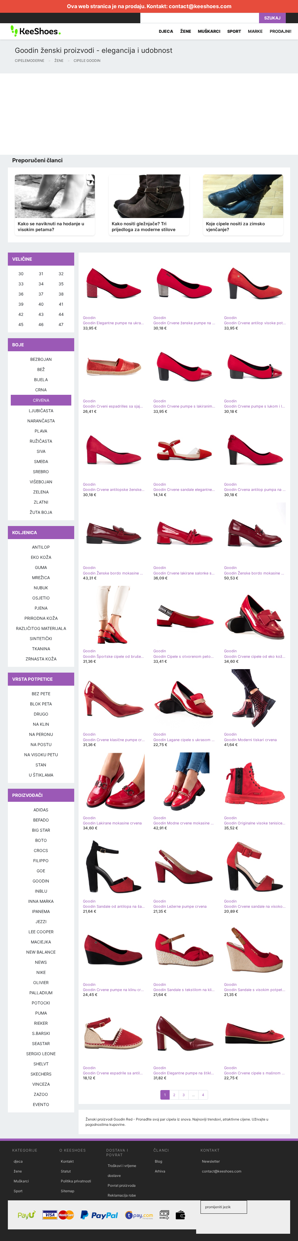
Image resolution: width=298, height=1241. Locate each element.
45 (21, 324)
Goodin (41, 880)
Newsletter (211, 1161)
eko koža (41, 557)
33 (21, 283)
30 (21, 273)
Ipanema (41, 911)
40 (41, 304)
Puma (41, 1013)
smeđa (41, 461)
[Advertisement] (149, 114)
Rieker (41, 1023)
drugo (41, 714)
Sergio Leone (41, 1053)
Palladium (40, 992)
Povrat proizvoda (122, 1185)
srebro (41, 471)
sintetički (41, 638)
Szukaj (272, 17)
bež (41, 369)
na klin (41, 724)
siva (41, 451)
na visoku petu (41, 754)
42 (20, 314)
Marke (255, 31)
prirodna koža (41, 618)
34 (41, 283)
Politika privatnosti (76, 1181)
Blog (158, 1161)
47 (60, 324)
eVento (41, 1104)
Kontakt (67, 1161)
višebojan (41, 481)
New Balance (41, 952)
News (41, 962)
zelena (41, 491)
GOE (41, 870)
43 (41, 314)
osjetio (41, 597)
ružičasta (41, 441)
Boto (41, 840)
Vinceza (41, 1084)
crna (41, 389)
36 (21, 293)
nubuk (41, 587)
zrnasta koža (41, 658)
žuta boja (41, 512)
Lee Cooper (41, 931)
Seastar (41, 1043)
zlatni (41, 502)
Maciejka (41, 941)
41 (61, 304)
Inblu (41, 891)
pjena (41, 608)
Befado (41, 819)
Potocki (41, 1002)
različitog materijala (41, 628)
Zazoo (41, 1094)
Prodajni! (281, 31)
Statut (66, 1171)
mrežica (41, 577)
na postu (41, 744)
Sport (18, 1191)
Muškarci (21, 1181)
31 (41, 273)
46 (41, 324)
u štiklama (41, 774)
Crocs (41, 850)
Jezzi (41, 921)
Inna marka (41, 901)
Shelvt (41, 1063)
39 (21, 304)
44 (61, 314)
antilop (41, 547)
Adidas (40, 809)
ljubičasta (41, 410)
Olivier (41, 982)
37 (40, 293)
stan (41, 764)
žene (18, 1171)
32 (60, 273)
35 (61, 283)
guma (41, 567)
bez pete (41, 693)
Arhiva (160, 1171)
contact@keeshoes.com (200, 6)
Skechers (41, 1073)
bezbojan (41, 359)
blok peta (41, 703)
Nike (41, 972)
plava (41, 430)
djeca (18, 1161)
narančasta (41, 420)
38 (61, 293)
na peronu (41, 734)
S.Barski (41, 1033)
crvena (41, 400)
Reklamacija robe (122, 1195)
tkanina (41, 648)
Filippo (41, 860)
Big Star (41, 830)
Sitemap (67, 1191)
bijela (41, 379)
